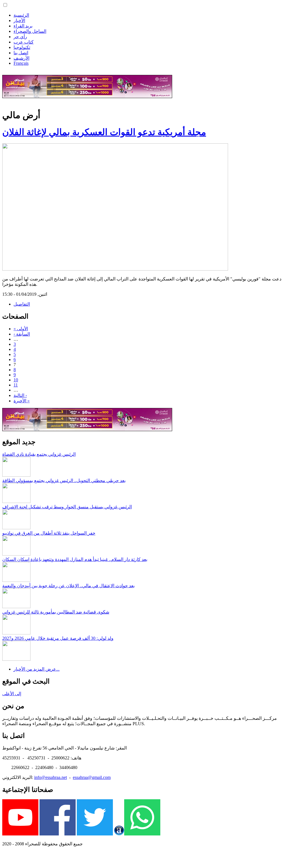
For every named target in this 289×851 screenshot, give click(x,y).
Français (21, 63)
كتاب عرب (24, 42)
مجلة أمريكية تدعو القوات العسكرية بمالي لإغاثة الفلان (104, 132)
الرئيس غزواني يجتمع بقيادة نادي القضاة (39, 454)
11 (16, 385)
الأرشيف (21, 58)
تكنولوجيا (22, 47)
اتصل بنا (21, 52)
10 (16, 379)
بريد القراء (23, 25)
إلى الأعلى (11, 693)
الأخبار (19, 20)
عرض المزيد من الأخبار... (37, 669)
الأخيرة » (22, 400)
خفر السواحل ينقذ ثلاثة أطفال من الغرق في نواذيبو (48, 533)
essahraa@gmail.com (92, 777)
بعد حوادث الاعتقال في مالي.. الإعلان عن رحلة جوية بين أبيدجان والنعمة (68, 585)
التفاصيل (22, 304)
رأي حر (20, 36)
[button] (5, 5)
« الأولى (21, 328)
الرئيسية (21, 15)
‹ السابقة (22, 334)
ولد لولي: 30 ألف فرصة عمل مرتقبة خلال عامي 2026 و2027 (57, 638)
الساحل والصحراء (30, 31)
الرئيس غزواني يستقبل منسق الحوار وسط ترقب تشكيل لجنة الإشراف (67, 506)
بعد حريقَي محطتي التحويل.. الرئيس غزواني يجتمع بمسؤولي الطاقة (64, 480)
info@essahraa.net (50, 777)
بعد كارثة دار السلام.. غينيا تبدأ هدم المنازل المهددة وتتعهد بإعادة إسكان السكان (74, 559)
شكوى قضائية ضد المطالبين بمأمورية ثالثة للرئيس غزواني (55, 612)
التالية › (20, 395)
